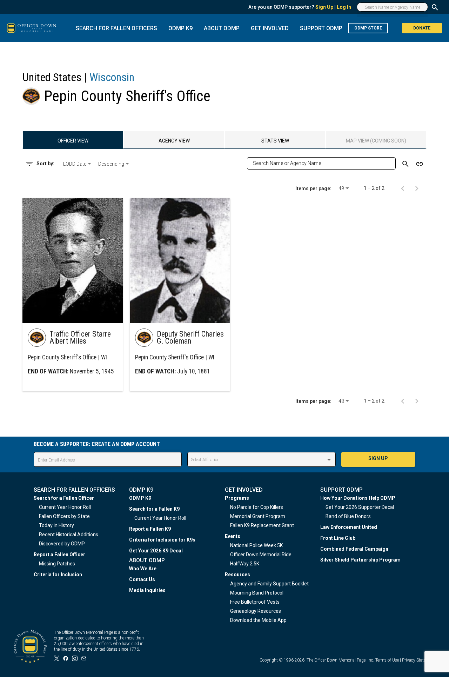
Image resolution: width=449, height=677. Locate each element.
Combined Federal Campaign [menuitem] (354, 549)
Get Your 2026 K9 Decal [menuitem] (156, 550)
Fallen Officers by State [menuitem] (64, 516)
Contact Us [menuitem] (142, 579)
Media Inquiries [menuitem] (147, 590)
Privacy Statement (418, 660)
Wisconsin (111, 77)
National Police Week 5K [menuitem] (256, 545)
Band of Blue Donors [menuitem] (348, 516)
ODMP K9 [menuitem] (140, 498)
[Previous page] (403, 188)
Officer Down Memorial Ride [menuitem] (260, 554)
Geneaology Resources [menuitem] (255, 611)
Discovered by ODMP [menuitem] (62, 543)
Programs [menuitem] (237, 498)
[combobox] (78, 164)
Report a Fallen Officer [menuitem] (59, 554)
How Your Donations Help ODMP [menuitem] (357, 498)
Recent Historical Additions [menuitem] (68, 534)
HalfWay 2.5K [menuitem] (244, 563)
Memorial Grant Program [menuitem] (257, 516)
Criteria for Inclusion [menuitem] (58, 574)
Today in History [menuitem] (56, 525)
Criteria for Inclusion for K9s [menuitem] (162, 540)
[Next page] (417, 188)
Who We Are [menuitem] (142, 568)
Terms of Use (387, 660)
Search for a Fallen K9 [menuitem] (154, 509)
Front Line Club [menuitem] (337, 538)
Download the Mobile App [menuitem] (258, 620)
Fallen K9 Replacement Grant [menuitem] (262, 525)
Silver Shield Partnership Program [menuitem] (360, 560)
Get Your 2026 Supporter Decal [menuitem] (360, 507)
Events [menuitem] (232, 536)
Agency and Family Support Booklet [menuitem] (269, 583)
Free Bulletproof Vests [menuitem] (255, 602)
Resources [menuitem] (237, 574)
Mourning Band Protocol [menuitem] (256, 593)
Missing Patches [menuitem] (57, 563)
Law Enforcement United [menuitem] (348, 527)
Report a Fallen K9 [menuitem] (150, 529)
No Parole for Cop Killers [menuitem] (256, 507)
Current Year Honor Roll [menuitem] (65, 507)
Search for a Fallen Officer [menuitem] (64, 498)
